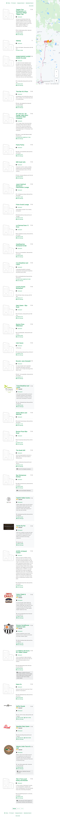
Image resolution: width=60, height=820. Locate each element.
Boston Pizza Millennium (20, 325)
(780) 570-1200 (20, 236)
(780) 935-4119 (20, 377)
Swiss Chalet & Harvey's (21, 595)
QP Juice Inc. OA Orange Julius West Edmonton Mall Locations (22, 116)
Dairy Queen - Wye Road (21, 306)
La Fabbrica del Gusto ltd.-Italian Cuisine (23, 651)
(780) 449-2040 (20, 486)
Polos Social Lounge (22, 204)
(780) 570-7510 (20, 585)
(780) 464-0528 (20, 767)
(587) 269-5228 (20, 697)
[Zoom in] (56, 72)
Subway (18, 41)
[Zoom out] (56, 75)
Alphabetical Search (29, 3)
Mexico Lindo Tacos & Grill (23, 747)
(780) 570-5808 (20, 279)
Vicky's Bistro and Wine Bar (21, 413)
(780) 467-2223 (20, 442)
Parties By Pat (20, 526)
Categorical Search (20, 3)
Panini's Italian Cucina (23, 498)
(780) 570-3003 (20, 33)
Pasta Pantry (20, 145)
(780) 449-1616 (20, 316)
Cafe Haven (19, 343)
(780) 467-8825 (20, 405)
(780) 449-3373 (20, 737)
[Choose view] (56, 81)
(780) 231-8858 (20, 543)
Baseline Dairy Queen (22, 726)
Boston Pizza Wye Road (21, 432)
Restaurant (20, 17)
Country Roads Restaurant (20, 287)
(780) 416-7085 (20, 50)
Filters (9, 3)
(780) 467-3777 (20, 154)
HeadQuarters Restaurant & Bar (21, 245)
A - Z (19, 808)
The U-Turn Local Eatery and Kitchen (22, 779)
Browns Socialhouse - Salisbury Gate (23, 626)
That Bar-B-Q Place (22, 91)
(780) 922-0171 (20, 297)
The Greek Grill (20, 450)
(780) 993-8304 (20, 83)
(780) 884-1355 (20, 796)
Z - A (22, 808)
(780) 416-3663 (20, 717)
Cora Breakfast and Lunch (22, 263)
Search (14, 3)
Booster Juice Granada (23, 361)
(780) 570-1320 (20, 643)
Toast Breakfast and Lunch (22, 386)
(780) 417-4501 (20, 616)
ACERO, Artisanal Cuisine (21, 552)
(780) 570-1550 (20, 217)
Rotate (14, 808)
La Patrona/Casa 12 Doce (22, 226)
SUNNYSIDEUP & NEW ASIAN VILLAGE (23, 57)
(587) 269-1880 (20, 464)
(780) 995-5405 (20, 137)
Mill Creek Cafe (20, 162)
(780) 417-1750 (20, 423)
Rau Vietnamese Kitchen (21, 476)
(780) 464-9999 (20, 335)
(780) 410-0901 (20, 517)
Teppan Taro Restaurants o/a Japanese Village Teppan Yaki (21, 12)
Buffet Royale (20, 706)
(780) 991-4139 (20, 353)
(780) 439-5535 (20, 176)
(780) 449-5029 (20, 255)
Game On (19, 684)
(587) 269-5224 (20, 668)
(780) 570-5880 (20, 106)
